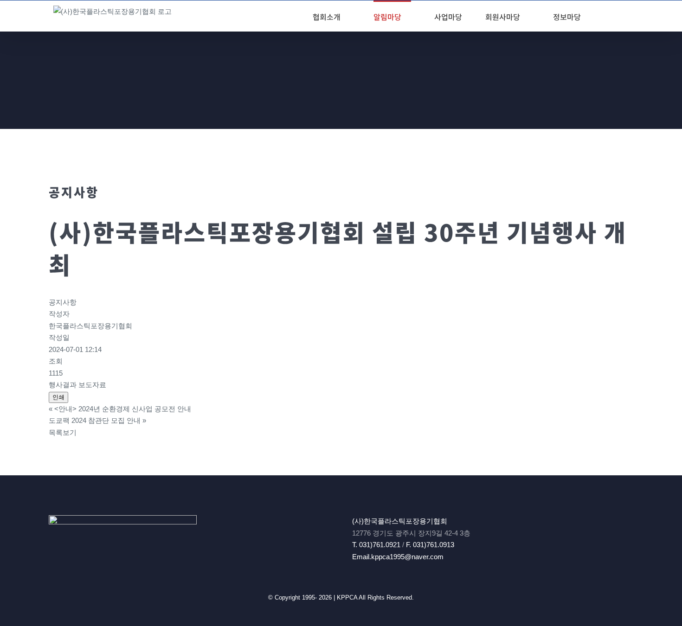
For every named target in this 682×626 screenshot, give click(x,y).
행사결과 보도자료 (77, 385)
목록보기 (63, 432)
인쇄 (58, 397)
